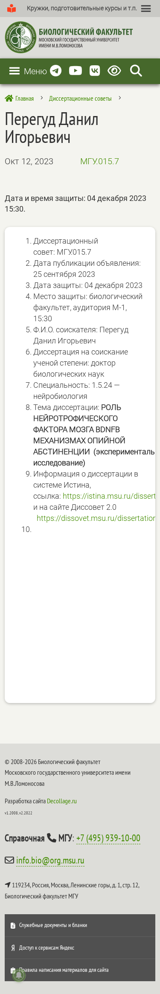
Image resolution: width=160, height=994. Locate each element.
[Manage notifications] (19, 975)
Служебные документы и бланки (53, 925)
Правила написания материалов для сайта (64, 970)
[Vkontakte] (95, 71)
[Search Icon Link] (136, 71)
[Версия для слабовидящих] (116, 71)
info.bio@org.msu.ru (50, 860)
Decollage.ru (62, 800)
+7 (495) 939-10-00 (108, 838)
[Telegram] (55, 71)
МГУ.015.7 (99, 161)
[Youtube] (75, 71)
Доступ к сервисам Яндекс (46, 947)
